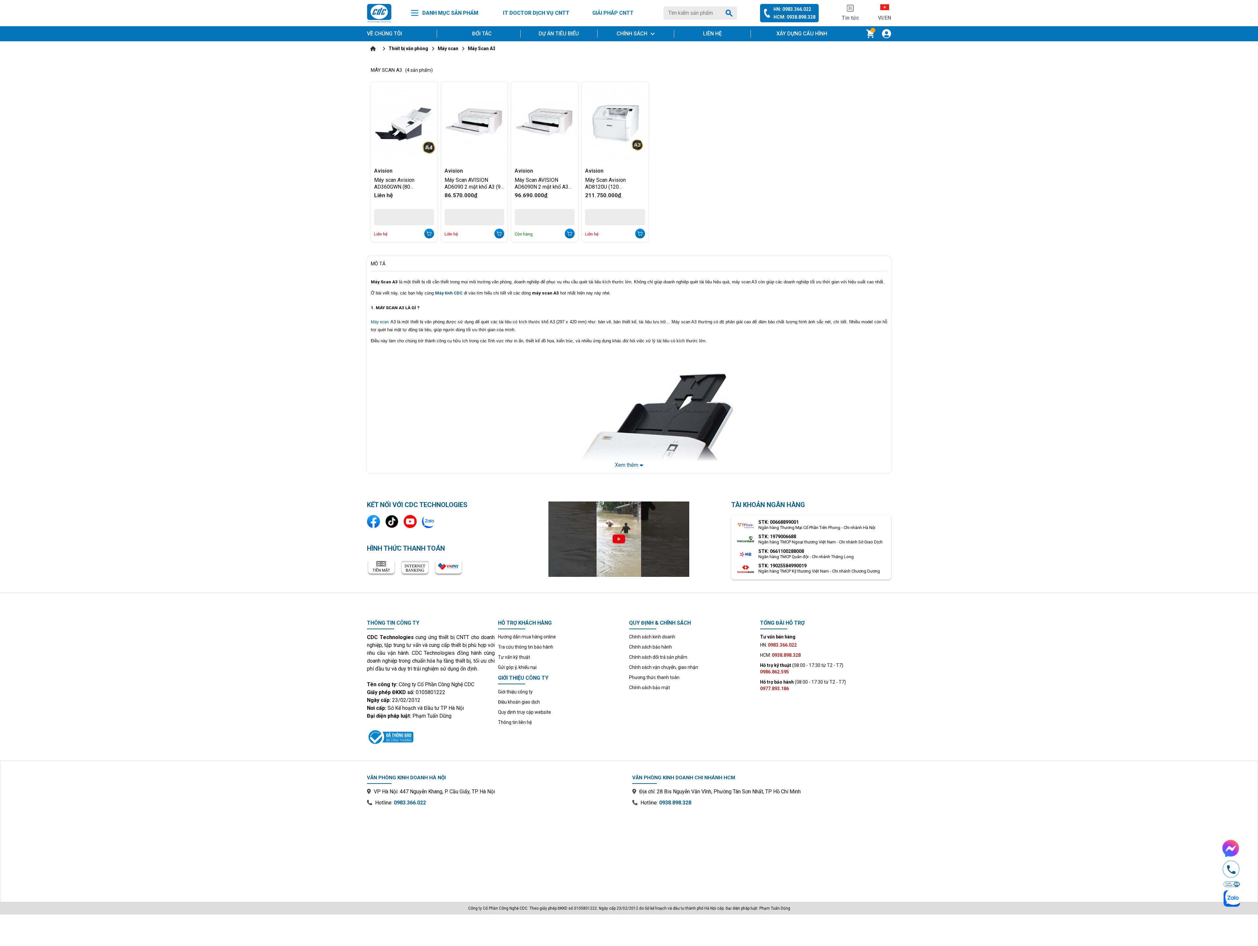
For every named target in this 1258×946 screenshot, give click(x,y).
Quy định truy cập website (524, 712)
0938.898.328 (675, 803)
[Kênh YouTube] (410, 521)
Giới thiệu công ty (515, 691)
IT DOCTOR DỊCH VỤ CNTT (536, 13)
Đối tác (482, 33)
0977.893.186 (774, 688)
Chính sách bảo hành (650, 647)
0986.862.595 (774, 671)
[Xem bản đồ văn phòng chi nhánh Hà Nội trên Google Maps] (496, 849)
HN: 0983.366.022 (792, 9)
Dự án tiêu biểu (559, 33)
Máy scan (380, 321)
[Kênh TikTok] (391, 521)
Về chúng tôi (384, 33)
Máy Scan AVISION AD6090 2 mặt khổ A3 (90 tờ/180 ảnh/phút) (474, 183)
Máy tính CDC (449, 293)
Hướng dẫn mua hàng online (527, 636)
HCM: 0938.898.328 (794, 17)
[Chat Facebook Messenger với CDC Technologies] (1231, 848)
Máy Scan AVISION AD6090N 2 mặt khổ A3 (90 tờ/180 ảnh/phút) (541, 183)
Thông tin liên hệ (515, 722)
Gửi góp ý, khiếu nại (517, 667)
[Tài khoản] (886, 33)
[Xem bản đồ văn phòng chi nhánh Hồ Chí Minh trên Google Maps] (761, 849)
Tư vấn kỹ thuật (514, 657)
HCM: (780, 655)
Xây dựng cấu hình (801, 33)
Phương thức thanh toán (654, 677)
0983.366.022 (410, 803)
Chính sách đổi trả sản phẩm (658, 657)
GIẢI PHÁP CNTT (613, 13)
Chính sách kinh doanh (652, 636)
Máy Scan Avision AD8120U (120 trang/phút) (605, 183)
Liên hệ (712, 33)
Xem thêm (626, 465)
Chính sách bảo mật (649, 687)
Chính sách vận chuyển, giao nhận (663, 667)
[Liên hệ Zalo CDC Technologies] (428, 521)
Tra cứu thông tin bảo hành (525, 647)
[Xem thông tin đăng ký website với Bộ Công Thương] (431, 736)
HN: (778, 645)
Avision (383, 171)
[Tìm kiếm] (730, 13)
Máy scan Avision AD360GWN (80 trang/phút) (394, 183)
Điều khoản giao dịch (519, 702)
